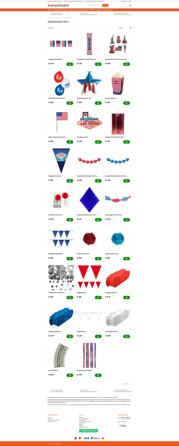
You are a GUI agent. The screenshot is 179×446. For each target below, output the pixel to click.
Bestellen (81, 425)
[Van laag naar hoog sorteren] (130, 28)
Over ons (50, 418)
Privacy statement (52, 421)
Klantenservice (82, 420)
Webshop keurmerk (83, 427)
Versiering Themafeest (57, 17)
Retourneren (82, 423)
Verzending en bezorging (85, 421)
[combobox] (98, 5)
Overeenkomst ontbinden (88, 430)
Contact (129, 1)
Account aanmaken (83, 418)
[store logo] (58, 5)
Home (49, 17)
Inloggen (81, 417)
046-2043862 (123, 426)
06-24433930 (123, 421)
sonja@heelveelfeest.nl (125, 418)
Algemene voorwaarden (53, 420)
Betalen (81, 424)
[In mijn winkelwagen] (69, 64)
